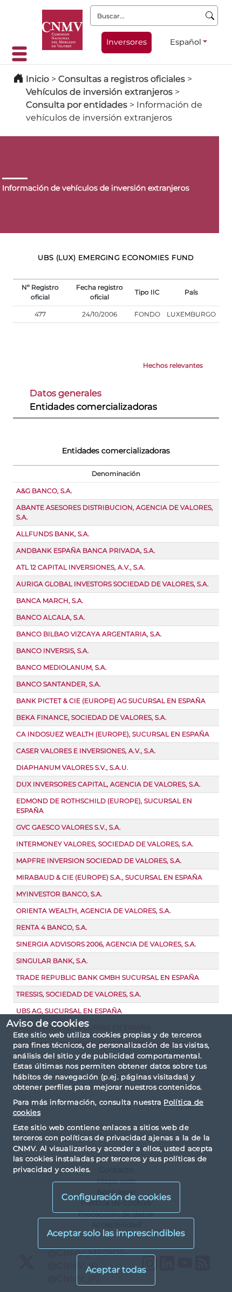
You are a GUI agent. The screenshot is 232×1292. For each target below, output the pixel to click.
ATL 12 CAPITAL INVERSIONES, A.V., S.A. (80, 567)
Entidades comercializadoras (93, 406)
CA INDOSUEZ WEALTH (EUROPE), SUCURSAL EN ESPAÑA (112, 734)
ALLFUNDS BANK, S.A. (53, 534)
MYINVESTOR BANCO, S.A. (59, 894)
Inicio (37, 79)
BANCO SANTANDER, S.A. (58, 684)
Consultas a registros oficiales (121, 79)
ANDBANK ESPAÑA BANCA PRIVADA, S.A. (85, 550)
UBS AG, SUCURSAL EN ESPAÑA (69, 1011)
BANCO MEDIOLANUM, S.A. (61, 667)
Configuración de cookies (116, 1197)
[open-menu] (22, 53)
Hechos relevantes (173, 365)
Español (185, 42)
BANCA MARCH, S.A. (50, 600)
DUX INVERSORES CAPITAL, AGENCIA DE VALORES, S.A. (108, 784)
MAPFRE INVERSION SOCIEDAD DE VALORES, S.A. (99, 860)
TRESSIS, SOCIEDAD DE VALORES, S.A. (78, 994)
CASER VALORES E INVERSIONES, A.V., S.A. (86, 751)
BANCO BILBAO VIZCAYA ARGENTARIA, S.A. (89, 634)
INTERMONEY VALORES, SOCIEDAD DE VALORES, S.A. (105, 844)
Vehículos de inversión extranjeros (99, 92)
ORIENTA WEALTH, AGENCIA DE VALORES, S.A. (93, 911)
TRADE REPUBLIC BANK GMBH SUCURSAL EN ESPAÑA (107, 977)
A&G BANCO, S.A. (44, 491)
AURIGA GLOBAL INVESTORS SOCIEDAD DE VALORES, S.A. (112, 584)
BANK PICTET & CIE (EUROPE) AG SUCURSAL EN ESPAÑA (111, 701)
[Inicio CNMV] (62, 30)
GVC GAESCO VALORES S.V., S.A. (68, 827)
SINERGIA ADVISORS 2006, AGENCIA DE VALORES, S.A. (106, 944)
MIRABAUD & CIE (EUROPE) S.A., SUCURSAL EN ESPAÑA (109, 877)
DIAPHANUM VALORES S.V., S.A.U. (72, 767)
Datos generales (65, 393)
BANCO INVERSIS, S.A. (52, 651)
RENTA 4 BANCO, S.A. (51, 927)
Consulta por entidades (76, 105)
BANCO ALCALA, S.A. (50, 617)
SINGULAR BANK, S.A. (52, 961)
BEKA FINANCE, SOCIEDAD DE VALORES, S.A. (91, 717)
